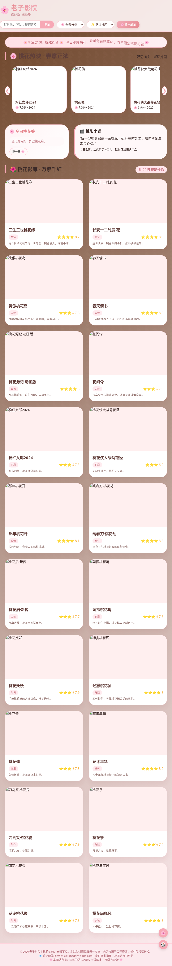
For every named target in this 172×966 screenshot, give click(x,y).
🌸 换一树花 (128, 24)
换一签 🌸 (18, 151)
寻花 (47, 24)
